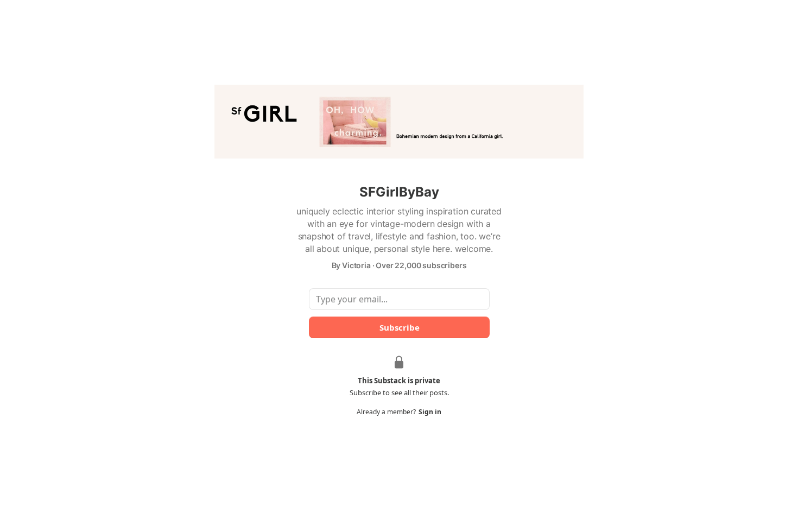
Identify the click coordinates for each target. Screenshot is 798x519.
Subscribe (399, 327)
